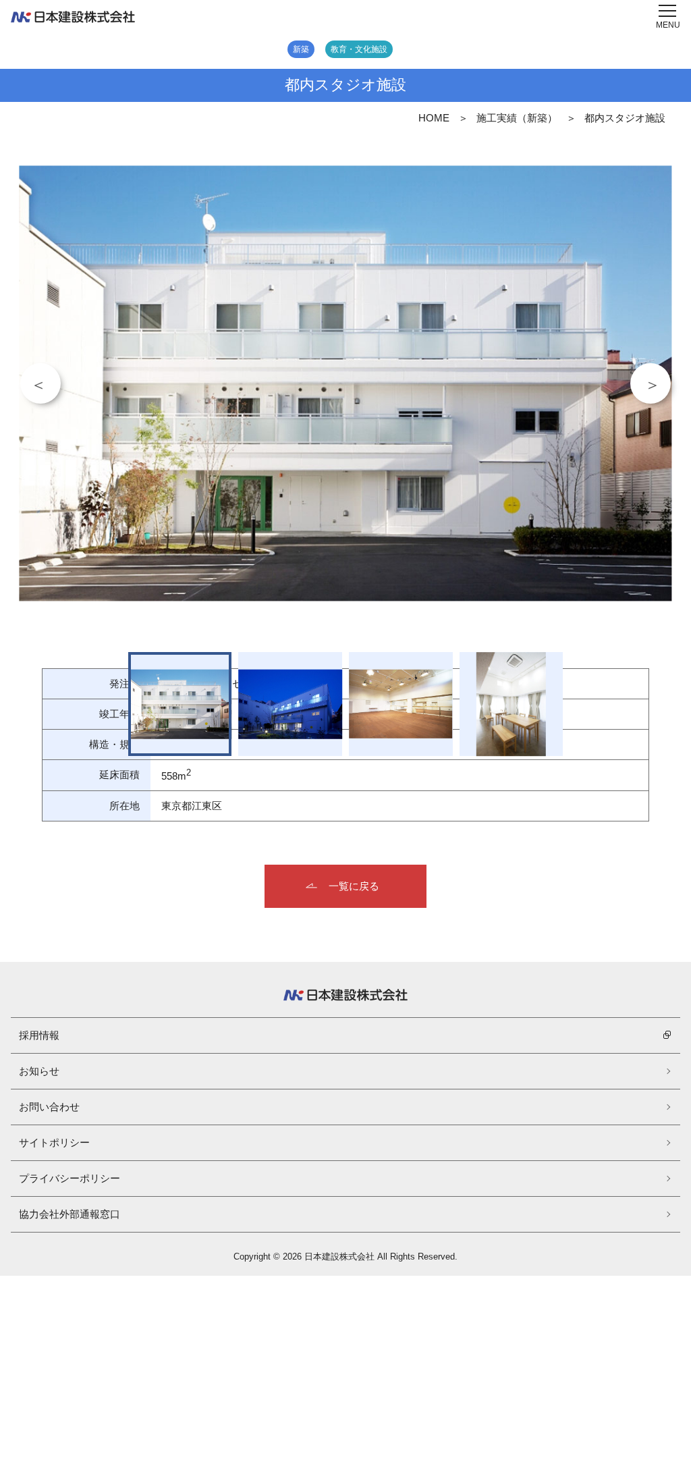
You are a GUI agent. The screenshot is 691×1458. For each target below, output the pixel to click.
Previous (40, 383)
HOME (433, 118)
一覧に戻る (354, 886)
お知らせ (39, 1071)
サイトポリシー (54, 1142)
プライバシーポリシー (69, 1178)
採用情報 (39, 1035)
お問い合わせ (49, 1106)
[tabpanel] (345, 383)
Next (650, 383)
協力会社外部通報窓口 (69, 1214)
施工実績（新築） (516, 118)
